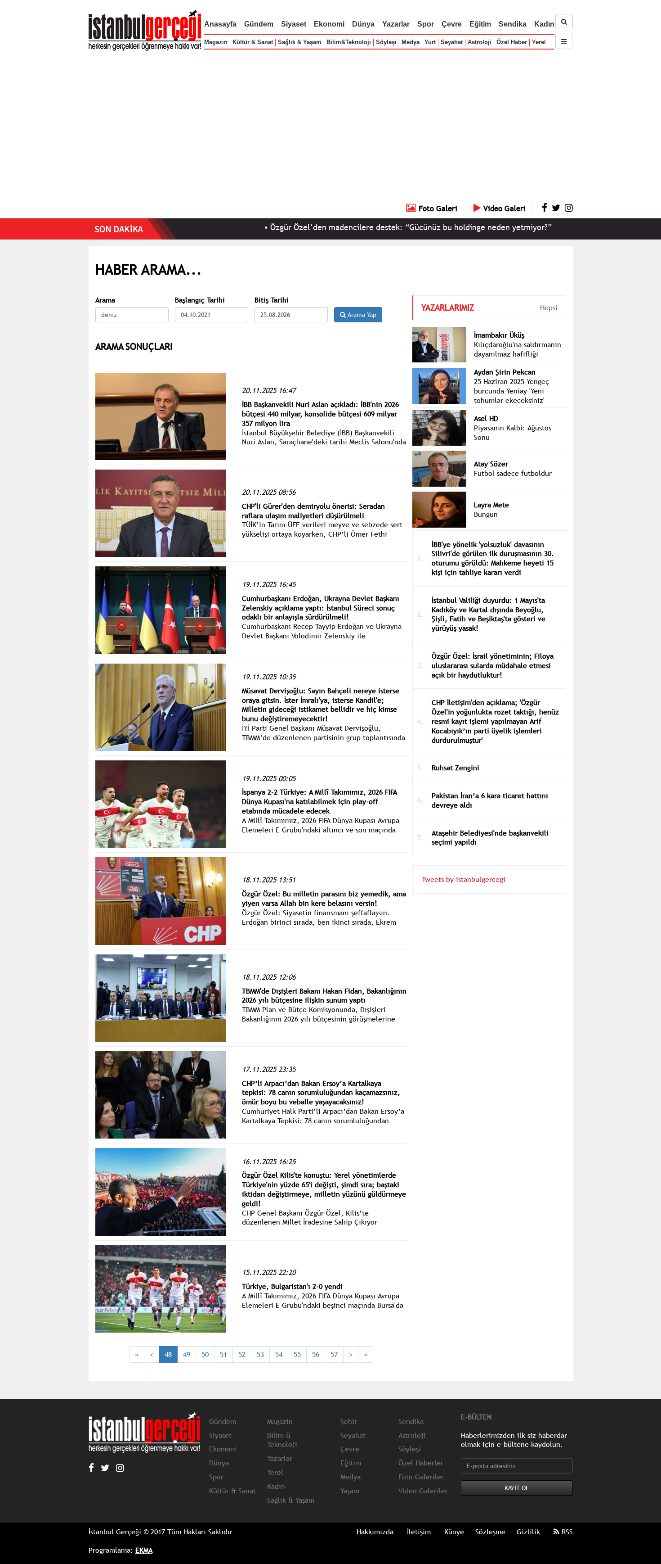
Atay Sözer (491, 464)
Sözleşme (490, 1532)
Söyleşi (386, 42)
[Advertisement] (330, 122)
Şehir (348, 1421)
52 (242, 1354)
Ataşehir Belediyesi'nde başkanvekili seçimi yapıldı (490, 837)
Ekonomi (329, 24)
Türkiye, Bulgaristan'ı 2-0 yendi (292, 1286)
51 (223, 1354)
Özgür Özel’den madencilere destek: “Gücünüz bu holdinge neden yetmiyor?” (362, 227)
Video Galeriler (423, 1491)
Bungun (486, 514)
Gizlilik (528, 1532)
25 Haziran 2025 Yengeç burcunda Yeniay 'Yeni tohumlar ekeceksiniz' (511, 390)
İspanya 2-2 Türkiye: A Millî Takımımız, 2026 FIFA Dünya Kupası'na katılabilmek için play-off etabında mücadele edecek (319, 801)
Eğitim (480, 24)
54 (278, 1354)
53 (260, 1354)
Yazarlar (396, 24)
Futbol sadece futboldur (513, 473)
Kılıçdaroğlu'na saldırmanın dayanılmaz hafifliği (517, 349)
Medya (411, 42)
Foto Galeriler (421, 1477)
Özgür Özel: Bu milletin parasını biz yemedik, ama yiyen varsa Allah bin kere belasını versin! (324, 898)
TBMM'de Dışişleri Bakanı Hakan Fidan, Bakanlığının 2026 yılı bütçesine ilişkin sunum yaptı (324, 995)
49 (186, 1354)
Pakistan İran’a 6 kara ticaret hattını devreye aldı (490, 800)
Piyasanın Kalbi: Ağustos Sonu (512, 432)
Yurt (430, 42)
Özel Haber (511, 42)
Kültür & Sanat (252, 42)
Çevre (452, 24)
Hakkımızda (375, 1532)
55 (297, 1354)
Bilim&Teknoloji (348, 42)
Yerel (539, 42)
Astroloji (479, 42)
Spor (425, 24)
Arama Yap (361, 315)
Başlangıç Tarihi (200, 300)
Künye (454, 1532)
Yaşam (349, 1491)
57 (334, 1354)
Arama (105, 300)
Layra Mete (491, 505)
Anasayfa (220, 24)
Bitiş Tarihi (272, 300)
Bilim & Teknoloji (282, 1440)
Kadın (544, 24)
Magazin (216, 42)
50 (205, 1354)
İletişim (419, 1532)
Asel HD (486, 418)
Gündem (258, 24)
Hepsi (549, 307)
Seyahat (452, 42)
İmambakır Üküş (499, 335)
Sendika (513, 24)
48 (168, 1354)
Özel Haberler (420, 1463)
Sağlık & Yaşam (300, 42)
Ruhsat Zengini (455, 768)
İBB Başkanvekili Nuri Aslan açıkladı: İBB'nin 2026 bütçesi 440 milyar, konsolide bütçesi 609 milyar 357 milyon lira (320, 413)
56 (315, 1354)
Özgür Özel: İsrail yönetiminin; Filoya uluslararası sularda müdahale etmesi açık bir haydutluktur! (493, 665)
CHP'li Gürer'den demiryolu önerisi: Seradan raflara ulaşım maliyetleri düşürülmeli (313, 510)
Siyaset (293, 24)
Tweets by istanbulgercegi (463, 879)
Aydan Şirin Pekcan (505, 372)
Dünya (363, 24)
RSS (566, 1532)
